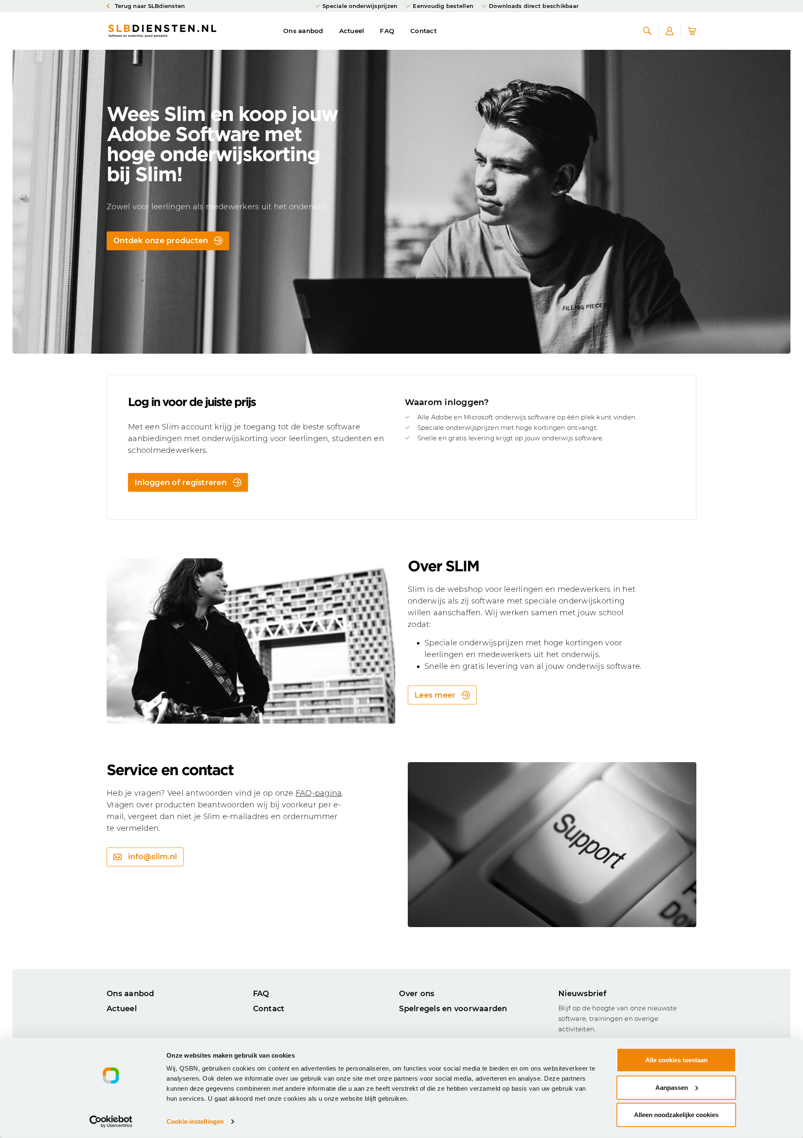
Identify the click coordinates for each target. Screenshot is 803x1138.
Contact (423, 31)
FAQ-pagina (319, 793)
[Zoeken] (647, 31)
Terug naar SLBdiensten (149, 6)
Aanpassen (671, 1087)
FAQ (387, 31)
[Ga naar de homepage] (162, 31)
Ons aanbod (303, 31)
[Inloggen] (669, 31)
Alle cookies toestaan (676, 1060)
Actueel (351, 31)
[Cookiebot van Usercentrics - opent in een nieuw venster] (111, 1121)
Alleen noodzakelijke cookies (676, 1114)
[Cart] (692, 31)
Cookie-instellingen (195, 1121)
